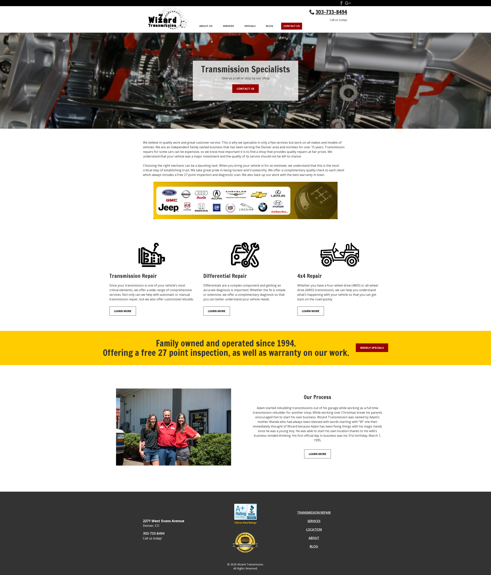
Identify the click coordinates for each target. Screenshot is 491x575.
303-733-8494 (153, 533)
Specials (250, 26)
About (314, 538)
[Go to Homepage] (166, 19)
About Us (206, 26)
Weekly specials (372, 348)
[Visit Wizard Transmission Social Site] (341, 4)
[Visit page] (151, 256)
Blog (269, 26)
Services (228, 26)
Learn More (122, 311)
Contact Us (291, 26)
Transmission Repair (314, 512)
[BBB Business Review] (245, 524)
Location (314, 529)
